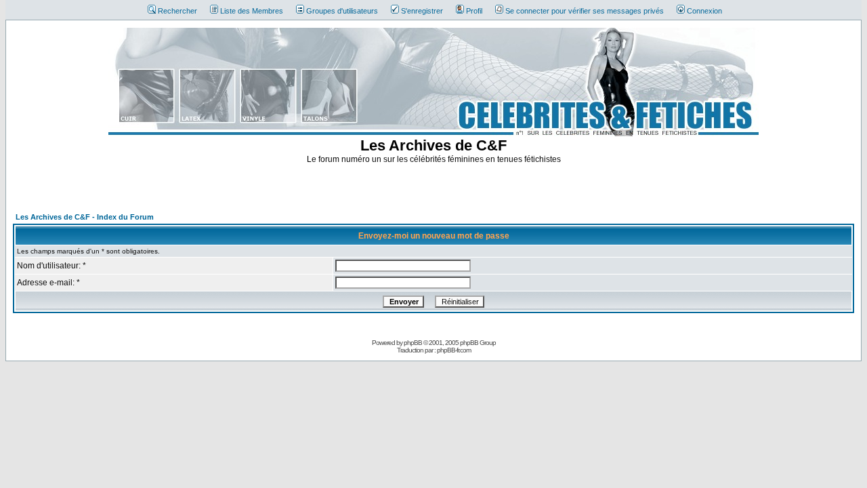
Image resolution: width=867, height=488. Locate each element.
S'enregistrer (422, 11)
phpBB (413, 342)
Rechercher (177, 11)
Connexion (704, 11)
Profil (474, 11)
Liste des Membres (251, 11)
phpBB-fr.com (454, 350)
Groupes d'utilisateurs (342, 11)
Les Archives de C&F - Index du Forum (85, 217)
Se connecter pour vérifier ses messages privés (584, 11)
